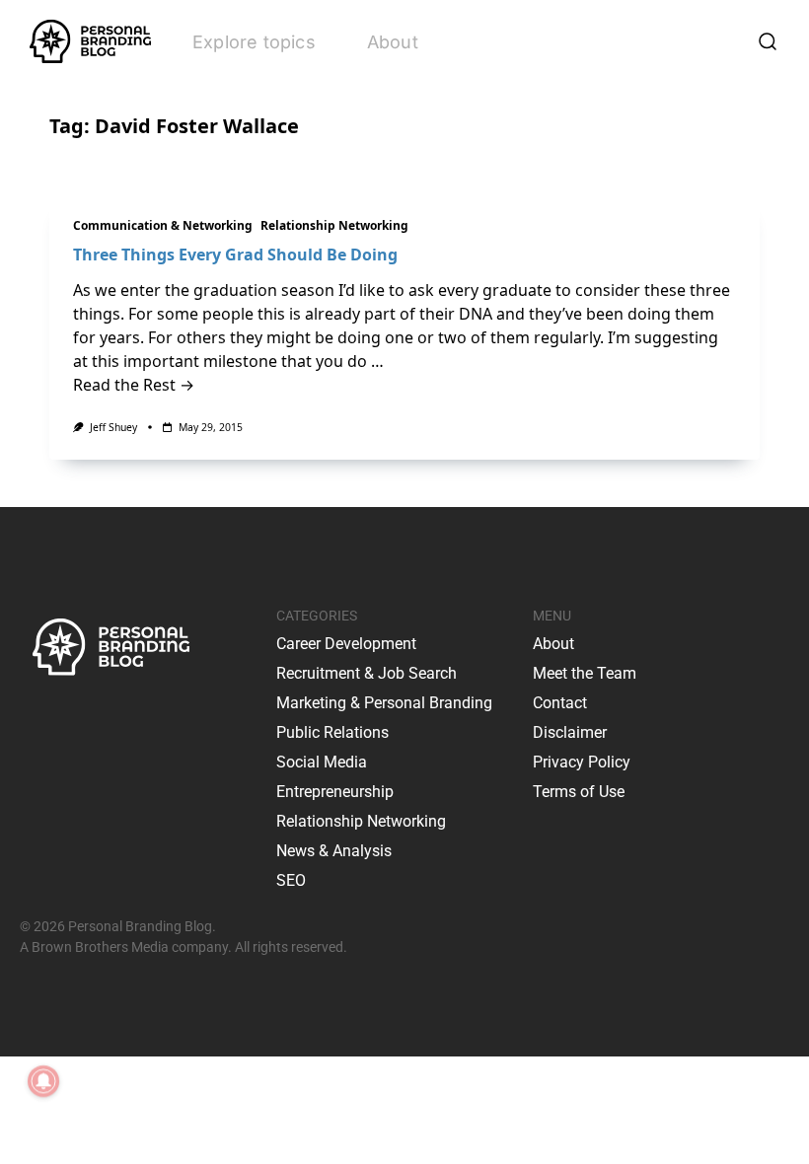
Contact (560, 702)
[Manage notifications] (43, 1081)
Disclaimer (570, 732)
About (392, 42)
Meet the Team (584, 673)
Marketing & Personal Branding (384, 702)
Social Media (321, 762)
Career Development (346, 643)
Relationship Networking (334, 225)
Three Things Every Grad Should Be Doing (235, 254)
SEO (291, 880)
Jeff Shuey (113, 427)
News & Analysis (334, 850)
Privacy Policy (581, 762)
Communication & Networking (163, 225)
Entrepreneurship (335, 791)
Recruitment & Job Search (366, 673)
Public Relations (332, 732)
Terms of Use (579, 791)
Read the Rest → (133, 385)
